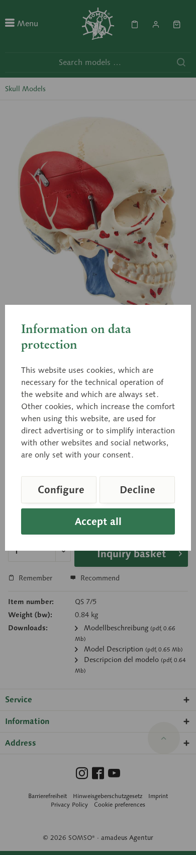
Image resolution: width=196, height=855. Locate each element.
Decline (137, 489)
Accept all (98, 521)
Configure (61, 489)
